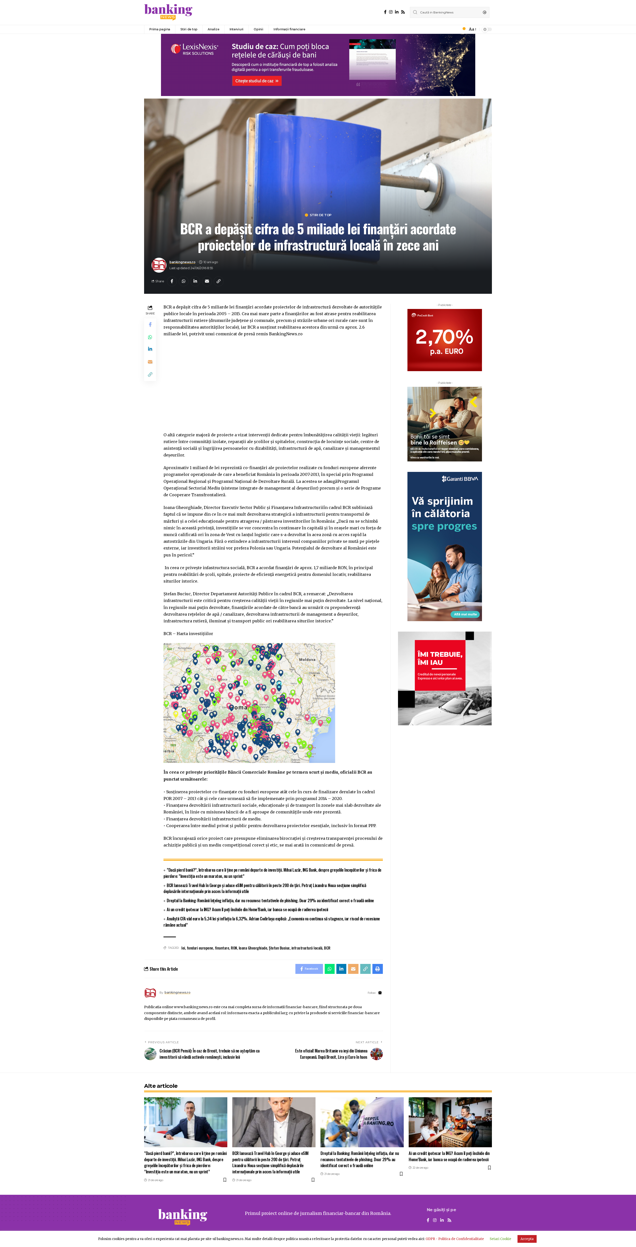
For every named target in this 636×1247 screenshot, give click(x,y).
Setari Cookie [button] (500, 1239)
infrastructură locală (306, 947)
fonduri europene (200, 947)
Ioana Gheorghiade (253, 947)
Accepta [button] (527, 1239)
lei (183, 947)
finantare (222, 947)
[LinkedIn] (397, 12)
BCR (327, 947)
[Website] (380, 993)
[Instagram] (391, 12)
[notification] (462, 29)
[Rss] (403, 12)
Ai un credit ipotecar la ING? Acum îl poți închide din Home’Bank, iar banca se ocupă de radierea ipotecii (247, 909)
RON (234, 947)
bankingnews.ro (182, 262)
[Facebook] (385, 12)
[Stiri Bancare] (168, 12)
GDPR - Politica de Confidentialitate (455, 1239)
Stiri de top (320, 215)
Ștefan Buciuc (279, 947)
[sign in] (456, 29)
